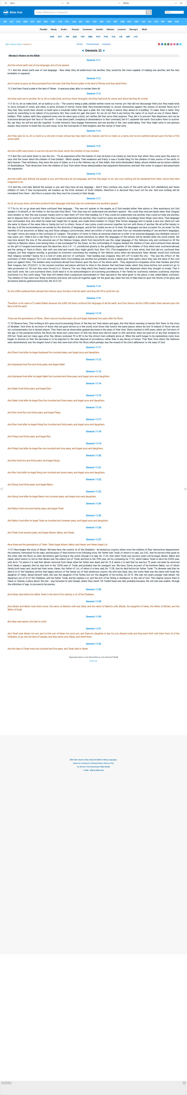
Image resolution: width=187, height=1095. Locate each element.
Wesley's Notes (16, 44)
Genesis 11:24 (93, 503)
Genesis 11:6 (94, 173)
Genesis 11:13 (93, 371)
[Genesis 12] (183, 495)
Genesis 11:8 (94, 286)
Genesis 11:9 (94, 298)
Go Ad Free (6, 1083)
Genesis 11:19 (93, 443)
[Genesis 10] (3, 495)
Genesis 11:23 (93, 491)
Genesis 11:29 (93, 601)
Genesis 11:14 (93, 383)
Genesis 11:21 (93, 467)
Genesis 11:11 (93, 347)
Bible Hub (93, 661)
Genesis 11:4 (94, 130)
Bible (7, 44)
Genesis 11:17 (93, 419)
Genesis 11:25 (93, 515)
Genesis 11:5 (94, 146)
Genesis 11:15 (93, 395)
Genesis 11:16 (93, 407)
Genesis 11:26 (93, 527)
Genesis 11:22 (93, 479)
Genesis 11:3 (94, 93)
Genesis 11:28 (93, 589)
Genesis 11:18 (93, 431)
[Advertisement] (93, 717)
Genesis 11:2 (94, 78)
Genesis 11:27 (93, 539)
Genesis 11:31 (93, 628)
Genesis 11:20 (93, 455)
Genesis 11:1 (94, 60)
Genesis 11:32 (93, 643)
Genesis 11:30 (93, 616)
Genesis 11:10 (93, 313)
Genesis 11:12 (93, 359)
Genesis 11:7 (94, 198)
